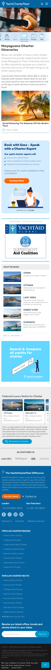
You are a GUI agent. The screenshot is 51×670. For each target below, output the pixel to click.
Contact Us (7, 521)
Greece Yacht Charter (13, 535)
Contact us (30, 496)
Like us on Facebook (4, 514)
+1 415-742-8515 (35, 508)
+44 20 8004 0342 (12, 508)
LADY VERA (29, 297)
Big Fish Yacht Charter (13, 594)
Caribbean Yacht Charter (14, 549)
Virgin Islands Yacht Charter (15, 544)
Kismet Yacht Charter (13, 603)
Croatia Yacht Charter (13, 558)
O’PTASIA (28, 285)
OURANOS (29, 322)
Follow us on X (10, 514)
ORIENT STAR (30, 310)
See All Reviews (11, 335)
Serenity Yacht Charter (13, 598)
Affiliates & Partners (36, 521)
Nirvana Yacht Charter (13, 580)
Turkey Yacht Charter (12, 540)
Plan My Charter (11, 496)
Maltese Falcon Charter (13, 612)
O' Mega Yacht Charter (13, 589)
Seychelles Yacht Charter (14, 562)
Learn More (16, 668)
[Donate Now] (25, 241)
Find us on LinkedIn (21, 514)
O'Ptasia (8, 413)
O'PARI (26, 273)
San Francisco (33, 503)
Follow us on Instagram (15, 514)
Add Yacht (19, 521)
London (5, 503)
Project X (30, 413)
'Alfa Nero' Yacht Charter (14, 607)
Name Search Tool (16, 616)
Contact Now (17, 180)
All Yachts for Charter (18, 441)
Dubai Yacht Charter (12, 567)
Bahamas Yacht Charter (14, 553)
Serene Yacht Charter (13, 585)
